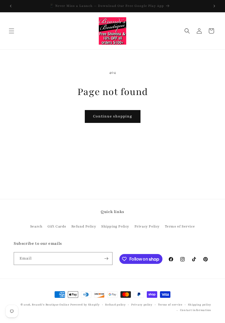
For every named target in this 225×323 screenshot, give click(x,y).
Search (36, 226)
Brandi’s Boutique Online (50, 304)
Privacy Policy (147, 226)
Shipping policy (200, 304)
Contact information (195, 310)
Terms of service (170, 304)
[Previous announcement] (11, 6)
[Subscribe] (106, 258)
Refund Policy (83, 226)
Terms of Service (180, 226)
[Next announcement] (214, 6)
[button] (11, 31)
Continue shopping (112, 116)
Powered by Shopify (85, 304)
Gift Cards (56, 226)
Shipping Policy (115, 226)
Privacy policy (142, 304)
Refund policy (115, 304)
